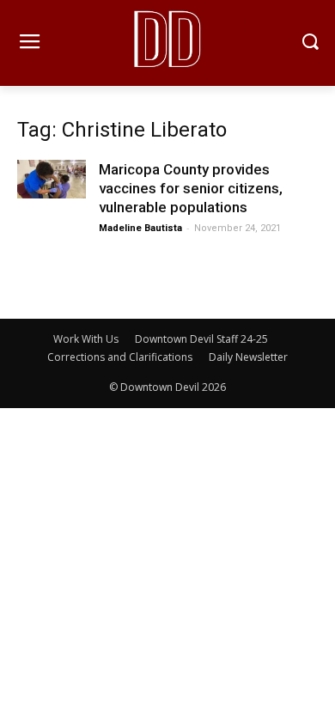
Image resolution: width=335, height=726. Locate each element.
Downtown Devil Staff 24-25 (201, 339)
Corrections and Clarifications (119, 357)
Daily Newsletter (248, 357)
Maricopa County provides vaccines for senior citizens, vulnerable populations (191, 188)
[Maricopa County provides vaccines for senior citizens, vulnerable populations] (51, 179)
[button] (309, 43)
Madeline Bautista (140, 228)
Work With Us (86, 339)
